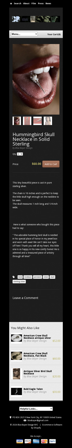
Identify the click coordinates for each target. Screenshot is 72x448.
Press (41, 3)
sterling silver (19, 281)
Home (11, 4)
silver (46, 277)
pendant (37, 277)
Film (33, 3)
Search (17, 3)
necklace (27, 277)
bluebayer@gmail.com (38, 420)
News (48, 3)
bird (20, 277)
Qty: (15, 154)
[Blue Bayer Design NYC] (36, 19)
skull (52, 277)
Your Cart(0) (53, 34)
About (26, 3)
